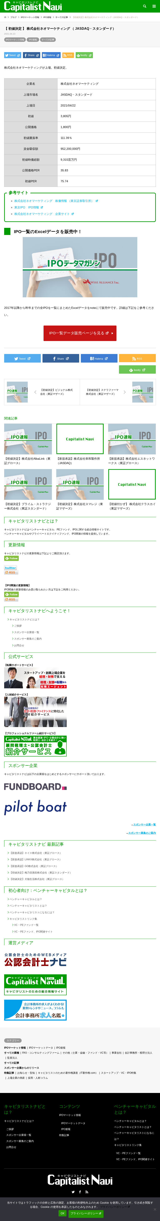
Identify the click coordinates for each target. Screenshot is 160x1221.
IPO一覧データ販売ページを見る (76, 333)
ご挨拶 (18, 625)
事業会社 (117, 1052)
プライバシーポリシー (113, 1206)
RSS (86, 1191)
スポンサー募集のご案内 (28, 638)
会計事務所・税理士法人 (138, 1052)
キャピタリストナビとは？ (25, 619)
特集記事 (9, 1072)
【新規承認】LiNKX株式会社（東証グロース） (36, 859)
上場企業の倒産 (16, 1077)
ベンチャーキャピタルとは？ (26, 899)
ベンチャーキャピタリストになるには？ (32, 912)
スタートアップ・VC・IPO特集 (118, 1072)
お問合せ (19, 645)
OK (63, 1213)
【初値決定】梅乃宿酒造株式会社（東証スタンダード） (41, 872)
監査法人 (12, 1057)
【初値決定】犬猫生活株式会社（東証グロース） (37, 879)
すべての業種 (11, 1052)
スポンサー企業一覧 (144, 824)
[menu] (154, 6)
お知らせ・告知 (26, 1072)
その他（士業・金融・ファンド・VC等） (85, 1052)
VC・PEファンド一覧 (26, 924)
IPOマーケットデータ (41, 1047)
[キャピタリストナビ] (33, 6)
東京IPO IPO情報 (27, 207)
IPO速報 (33, 39)
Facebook (80, 1191)
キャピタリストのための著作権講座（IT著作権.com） (68, 1072)
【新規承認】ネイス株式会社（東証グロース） (36, 853)
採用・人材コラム (38, 1077)
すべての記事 (48, 39)
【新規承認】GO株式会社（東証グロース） (34, 866)
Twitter (73, 1191)
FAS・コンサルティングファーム (40, 1052)
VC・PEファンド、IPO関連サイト (33, 931)
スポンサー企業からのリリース (21, 1067)
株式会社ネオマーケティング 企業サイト (42, 213)
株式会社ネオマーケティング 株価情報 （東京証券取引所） (54, 201)
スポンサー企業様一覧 (26, 632)
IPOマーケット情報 (15, 39)
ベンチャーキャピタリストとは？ (28, 905)
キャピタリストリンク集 (23, 918)
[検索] (144, 6)
